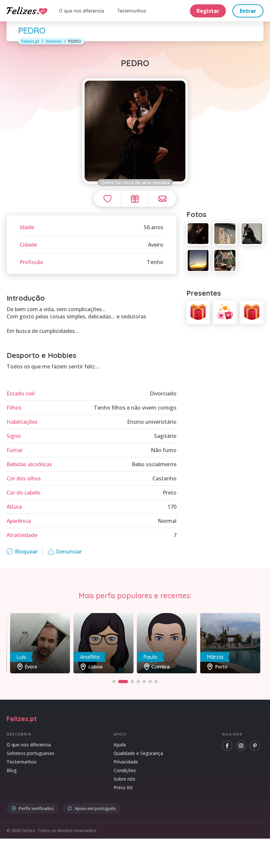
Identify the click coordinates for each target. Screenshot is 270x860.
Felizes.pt (30, 41)
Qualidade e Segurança (138, 753)
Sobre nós (124, 779)
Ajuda (120, 744)
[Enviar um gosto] (107, 198)
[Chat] (162, 198)
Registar (208, 10)
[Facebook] (227, 745)
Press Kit (123, 787)
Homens (54, 41)
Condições (125, 770)
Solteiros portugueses (30, 753)
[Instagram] (241, 745)
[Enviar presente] (134, 198)
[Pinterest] (255, 745)
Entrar (248, 10)
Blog (12, 770)
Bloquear (26, 551)
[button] (114, 681)
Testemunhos (131, 11)
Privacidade (126, 762)
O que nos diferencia (81, 11)
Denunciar (69, 551)
